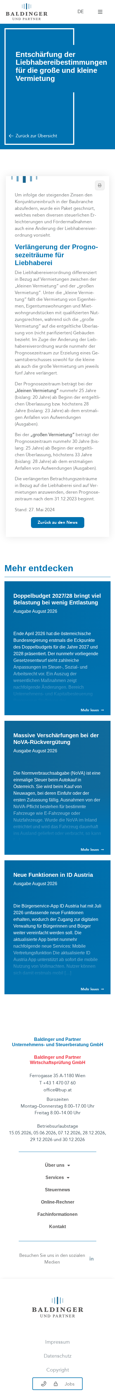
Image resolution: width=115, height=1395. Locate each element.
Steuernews (57, 1189)
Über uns (54, 1165)
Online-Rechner (57, 1202)
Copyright (57, 1370)
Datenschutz (57, 1356)
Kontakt (57, 1226)
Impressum (57, 1342)
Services (54, 1177)
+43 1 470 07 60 (59, 1083)
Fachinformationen (57, 1214)
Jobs (70, 1384)
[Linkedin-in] (91, 1258)
